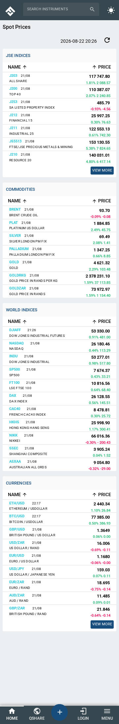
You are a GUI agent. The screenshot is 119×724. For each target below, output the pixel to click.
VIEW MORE (102, 624)
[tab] (12, 714)
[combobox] (57, 9)
